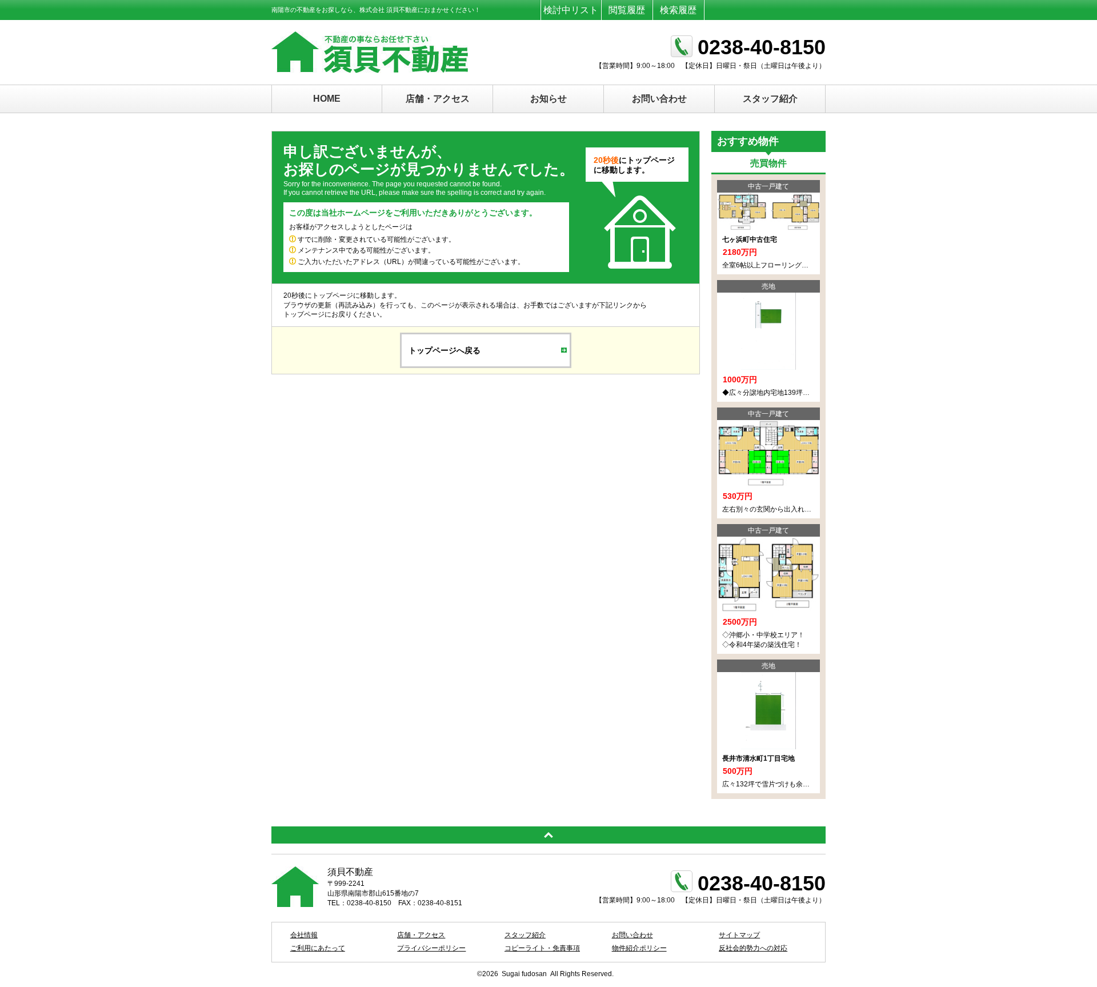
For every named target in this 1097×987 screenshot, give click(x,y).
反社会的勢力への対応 (753, 948)
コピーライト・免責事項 (542, 948)
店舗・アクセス (438, 98)
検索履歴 (678, 10)
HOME (327, 98)
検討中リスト (570, 10)
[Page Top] (548, 835)
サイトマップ (739, 935)
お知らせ (548, 98)
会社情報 (304, 935)
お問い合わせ (659, 98)
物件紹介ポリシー (639, 948)
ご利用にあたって (317, 948)
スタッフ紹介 (770, 98)
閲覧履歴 (626, 10)
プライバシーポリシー (431, 948)
